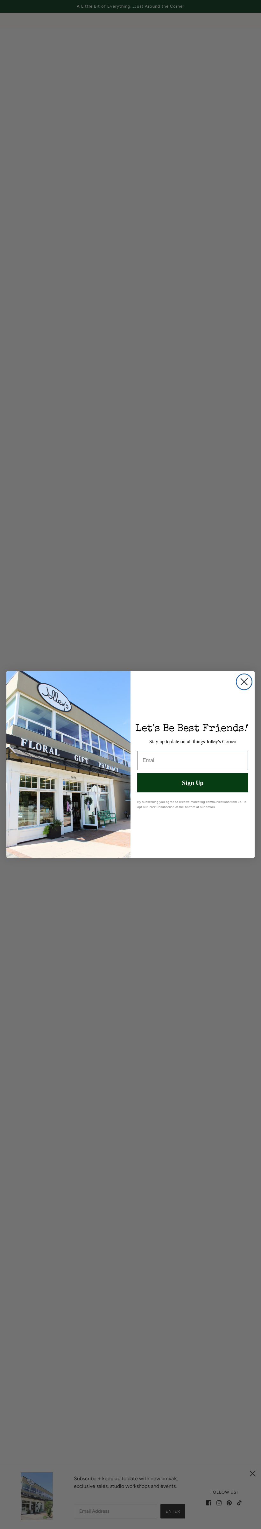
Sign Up (192, 782)
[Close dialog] (244, 682)
